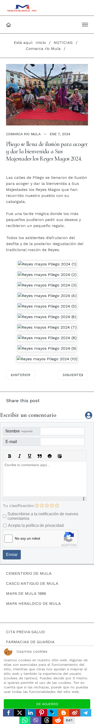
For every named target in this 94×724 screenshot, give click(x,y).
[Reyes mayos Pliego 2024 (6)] (47, 317)
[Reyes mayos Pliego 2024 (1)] (47, 264)
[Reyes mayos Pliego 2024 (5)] (47, 306)
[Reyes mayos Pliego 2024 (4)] (47, 296)
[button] (85, 25)
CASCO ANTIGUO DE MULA (32, 583)
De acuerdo (47, 704)
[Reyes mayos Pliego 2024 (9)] (47, 348)
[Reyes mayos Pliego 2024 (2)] (47, 274)
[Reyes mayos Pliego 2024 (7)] (47, 327)
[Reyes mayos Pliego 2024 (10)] (47, 359)
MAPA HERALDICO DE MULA (33, 603)
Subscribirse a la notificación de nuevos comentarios (43, 516)
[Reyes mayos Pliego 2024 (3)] (47, 285)
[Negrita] (10, 456)
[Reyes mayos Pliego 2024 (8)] (47, 338)
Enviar (12, 554)
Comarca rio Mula (23, 134)
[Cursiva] (20, 456)
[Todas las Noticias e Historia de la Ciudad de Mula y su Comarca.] (23, 8)
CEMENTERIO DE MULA (29, 573)
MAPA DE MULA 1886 (26, 593)
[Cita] (40, 456)
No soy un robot (27, 538)
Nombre (19, 431)
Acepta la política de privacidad (36, 525)
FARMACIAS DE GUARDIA (30, 641)
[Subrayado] (30, 456)
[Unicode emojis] (60, 456)
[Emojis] (50, 456)
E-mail (11, 442)
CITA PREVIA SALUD (25, 631)
